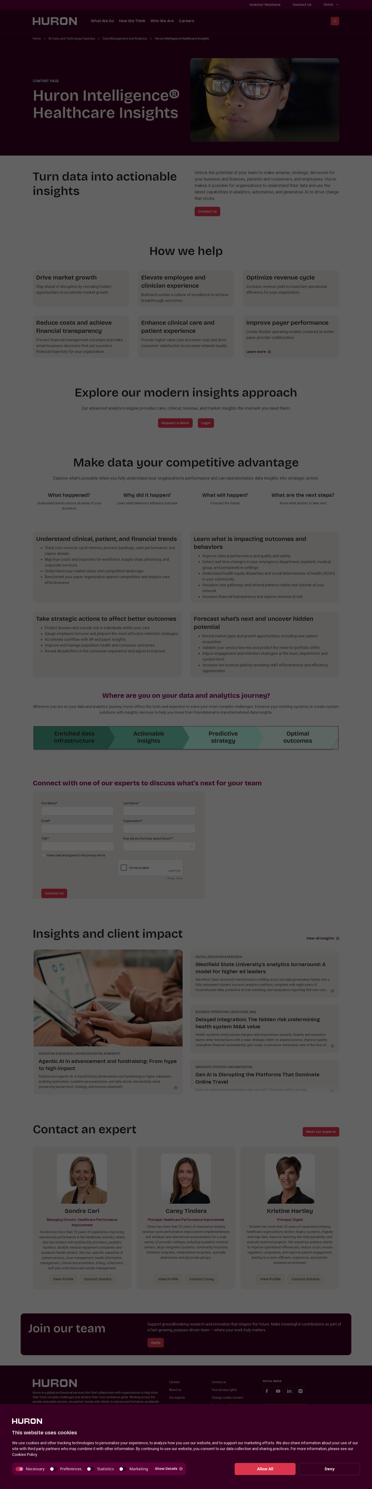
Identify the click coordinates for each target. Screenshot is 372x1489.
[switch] (30, 1469)
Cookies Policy (24, 1454)
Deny (330, 1468)
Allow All (265, 1468)
